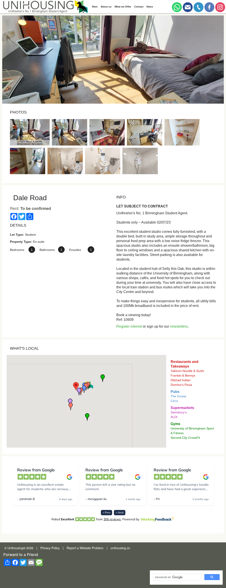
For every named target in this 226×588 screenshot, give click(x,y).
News (150, 6)
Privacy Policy (50, 548)
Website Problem (92, 548)
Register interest (129, 326)
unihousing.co (120, 548)
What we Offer (123, 6)
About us (106, 6)
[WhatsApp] (177, 6)
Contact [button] (138, 6)
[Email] (188, 6)
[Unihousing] (45, 6)
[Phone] (198, 6)
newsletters (179, 326)
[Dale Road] (30, 132)
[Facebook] (209, 6)
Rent (95, 6)
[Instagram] (220, 6)
